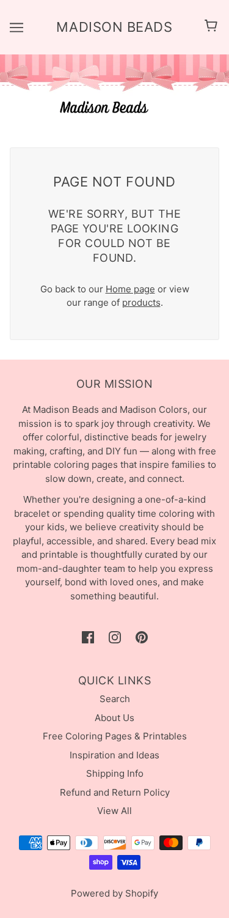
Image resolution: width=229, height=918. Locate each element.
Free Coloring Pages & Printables (115, 736)
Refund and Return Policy (115, 792)
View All (114, 810)
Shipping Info (115, 773)
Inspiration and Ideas (114, 755)
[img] (88, 637)
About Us (114, 718)
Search (115, 699)
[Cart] (212, 27)
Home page (130, 289)
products (141, 302)
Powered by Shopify (114, 893)
